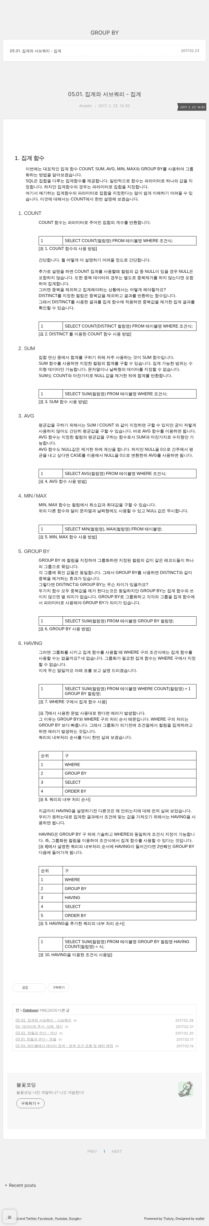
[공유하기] (33, 988)
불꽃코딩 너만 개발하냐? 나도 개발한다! (50, 1092)
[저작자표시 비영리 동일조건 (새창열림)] (76, 988)
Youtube (61, 1218)
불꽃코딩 (26, 1085)
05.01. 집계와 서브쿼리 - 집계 (35, 50)
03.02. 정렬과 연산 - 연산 (36, 1033)
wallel (199, 1218)
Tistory (168, 1218)
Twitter (31, 1218)
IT (17, 1010)
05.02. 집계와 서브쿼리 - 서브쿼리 (43, 1020)
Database (30, 1010)
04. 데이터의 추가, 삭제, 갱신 (39, 1026)
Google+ (75, 1218)
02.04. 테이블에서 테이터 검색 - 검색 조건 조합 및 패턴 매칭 (64, 1045)
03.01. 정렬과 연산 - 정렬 (36, 1039)
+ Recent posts (20, 1185)
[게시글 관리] (39, 988)
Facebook (45, 1218)
